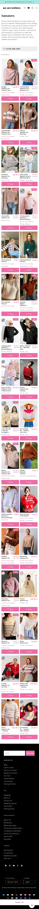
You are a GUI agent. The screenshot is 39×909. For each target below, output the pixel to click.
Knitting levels (9, 809)
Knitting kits (8, 850)
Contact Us (8, 801)
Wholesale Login (10, 825)
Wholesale (8, 823)
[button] (5, 92)
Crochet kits (8, 853)
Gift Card (7, 858)
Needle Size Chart (10, 773)
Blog (5, 765)
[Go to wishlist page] (28, 8)
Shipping (7, 795)
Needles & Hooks (10, 856)
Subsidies (7, 839)
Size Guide (8, 806)
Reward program (10, 803)
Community (8, 781)
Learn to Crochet (10, 770)
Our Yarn (7, 776)
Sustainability (9, 778)
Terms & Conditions (11, 834)
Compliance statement (12, 831)
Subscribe (30, 753)
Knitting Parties (10, 784)
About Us (7, 820)
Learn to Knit (9, 768)
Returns (7, 798)
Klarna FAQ (8, 836)
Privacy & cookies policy (13, 828)
